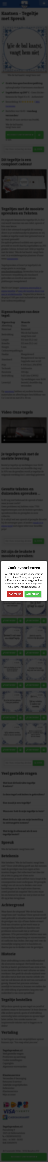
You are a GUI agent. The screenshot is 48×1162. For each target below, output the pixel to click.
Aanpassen (15, 594)
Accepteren (32, 594)
